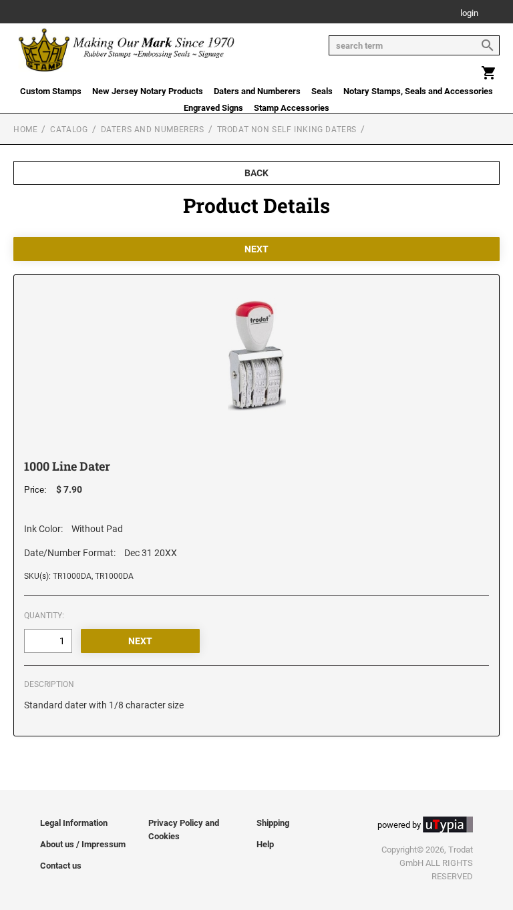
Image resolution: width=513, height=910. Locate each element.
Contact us (60, 866)
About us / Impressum (83, 844)
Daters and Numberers (257, 91)
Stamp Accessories (291, 108)
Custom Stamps (50, 91)
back (256, 173)
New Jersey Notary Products (147, 91)
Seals (322, 91)
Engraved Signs (213, 108)
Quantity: (44, 615)
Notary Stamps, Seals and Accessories (418, 91)
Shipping (272, 823)
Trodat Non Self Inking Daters (287, 129)
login (469, 13)
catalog (69, 129)
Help (265, 844)
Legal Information (74, 823)
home (25, 129)
